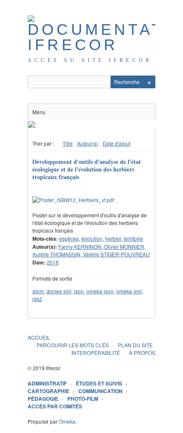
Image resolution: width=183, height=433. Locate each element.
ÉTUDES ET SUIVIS (99, 383)
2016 (53, 262)
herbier (113, 238)
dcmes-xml (58, 291)
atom (38, 291)
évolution (92, 238)
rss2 (37, 298)
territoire (133, 238)
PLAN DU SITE (135, 345)
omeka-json (100, 291)
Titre (68, 143)
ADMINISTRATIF (47, 383)
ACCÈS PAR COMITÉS (55, 406)
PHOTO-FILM (82, 398)
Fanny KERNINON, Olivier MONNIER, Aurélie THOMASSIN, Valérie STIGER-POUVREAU (91, 250)
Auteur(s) (87, 143)
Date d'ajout (116, 143)
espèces (69, 238)
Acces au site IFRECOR (90, 60)
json (79, 291)
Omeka (67, 421)
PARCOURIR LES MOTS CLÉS (73, 345)
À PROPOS (142, 352)
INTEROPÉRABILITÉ (95, 352)
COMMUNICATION (100, 391)
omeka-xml (129, 291)
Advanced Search (149, 82)
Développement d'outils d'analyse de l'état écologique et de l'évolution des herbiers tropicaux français (86, 169)
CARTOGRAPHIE (48, 391)
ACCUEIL (39, 337)
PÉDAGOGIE (43, 398)
